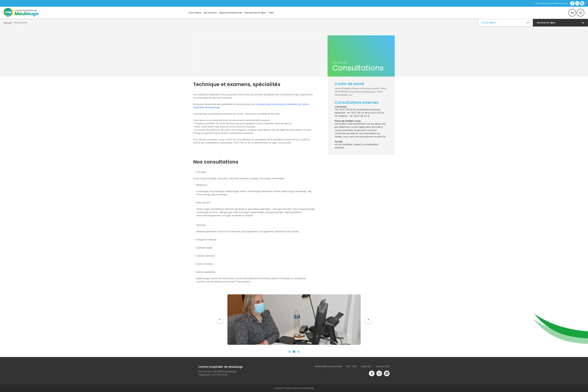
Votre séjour (194, 12)
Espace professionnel (230, 12)
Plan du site (383, 366)
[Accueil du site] (21, 15)
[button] (289, 352)
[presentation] (220, 319)
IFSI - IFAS (351, 366)
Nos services (210, 12)
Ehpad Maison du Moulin (328, 366)
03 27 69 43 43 (219, 374)
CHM (270, 12)
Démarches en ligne (255, 12)
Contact (366, 366)
